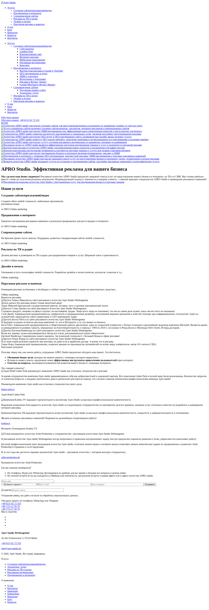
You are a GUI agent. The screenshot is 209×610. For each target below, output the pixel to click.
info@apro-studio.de (11, 548)
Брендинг (25, 65)
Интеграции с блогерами (33, 79)
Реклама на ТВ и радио (25, 18)
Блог (9, 29)
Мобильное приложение (32, 60)
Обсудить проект (10, 117)
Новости (11, 35)
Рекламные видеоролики (33, 62)
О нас (10, 27)
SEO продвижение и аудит (33, 73)
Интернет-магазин (29, 57)
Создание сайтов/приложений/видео (32, 10)
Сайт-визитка (27, 48)
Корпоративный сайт (31, 54)
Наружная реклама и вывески (29, 24)
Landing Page (26, 51)
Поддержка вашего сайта (33, 90)
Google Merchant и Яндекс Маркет (37, 84)
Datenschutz (13, 594)
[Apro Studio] (8, 2)
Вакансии (12, 32)
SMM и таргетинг (29, 76)
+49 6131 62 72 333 (29, 120)
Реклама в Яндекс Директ (33, 82)
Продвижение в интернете (27, 13)
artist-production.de (10, 457)
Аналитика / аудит (29, 93)
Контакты (12, 38)
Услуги (11, 7)
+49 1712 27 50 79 (10, 506)
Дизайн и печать (22, 21)
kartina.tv (5, 423)
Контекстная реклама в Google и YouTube (41, 71)
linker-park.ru (7, 389)
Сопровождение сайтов (25, 16)
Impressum (12, 591)
